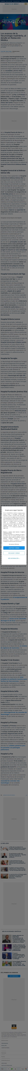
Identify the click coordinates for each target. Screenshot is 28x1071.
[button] (14, 544)
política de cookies (17, 526)
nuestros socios (21, 513)
